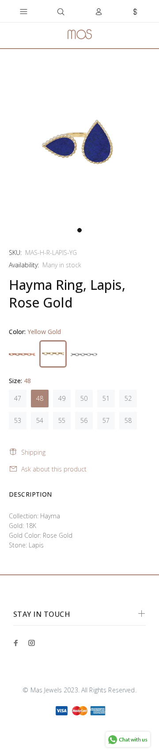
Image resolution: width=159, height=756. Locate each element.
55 (61, 420)
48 (39, 398)
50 (83, 398)
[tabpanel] (79, 143)
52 (128, 398)
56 (83, 420)
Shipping (33, 452)
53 (17, 420)
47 (17, 398)
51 (106, 398)
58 (128, 420)
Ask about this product (54, 469)
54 (39, 420)
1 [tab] (79, 230)
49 (61, 398)
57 (106, 420)
